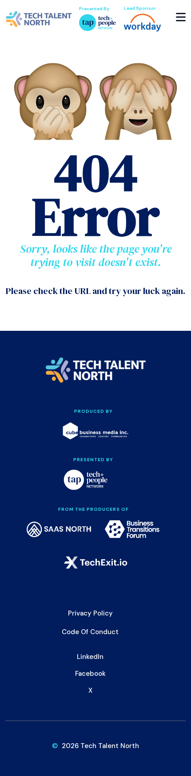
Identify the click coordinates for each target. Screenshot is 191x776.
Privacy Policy (90, 613)
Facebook (90, 673)
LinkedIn (90, 656)
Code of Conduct (90, 631)
